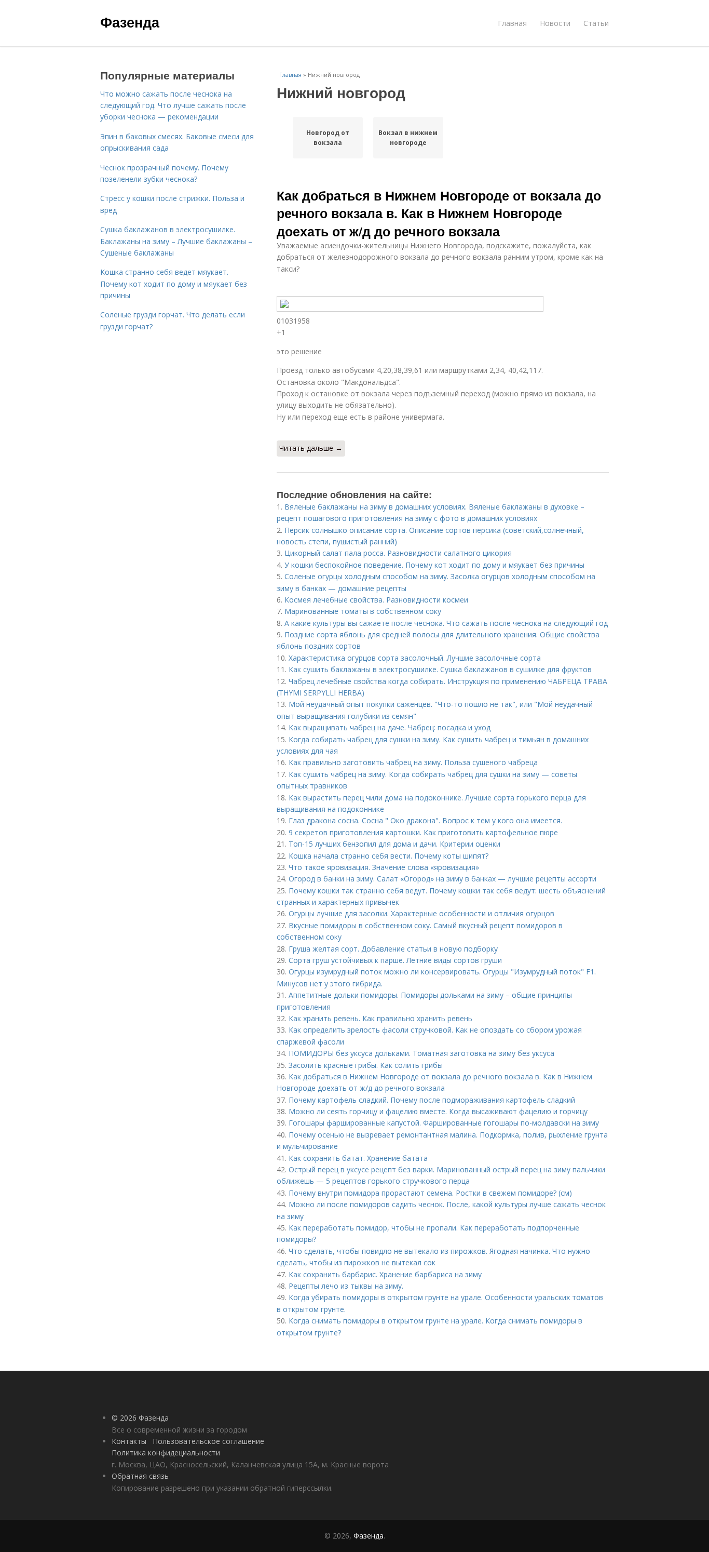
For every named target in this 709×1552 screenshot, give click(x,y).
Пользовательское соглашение (208, 1441)
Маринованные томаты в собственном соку (362, 611)
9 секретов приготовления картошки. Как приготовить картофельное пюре (423, 832)
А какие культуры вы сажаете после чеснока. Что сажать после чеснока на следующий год (446, 623)
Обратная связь (140, 1476)
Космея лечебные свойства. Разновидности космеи (376, 600)
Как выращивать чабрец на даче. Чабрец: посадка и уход (389, 727)
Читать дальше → (311, 448)
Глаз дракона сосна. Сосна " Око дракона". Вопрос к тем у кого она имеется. (425, 820)
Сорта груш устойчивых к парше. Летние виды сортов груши (395, 960)
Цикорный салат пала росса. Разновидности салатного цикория (398, 553)
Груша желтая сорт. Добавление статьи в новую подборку (393, 949)
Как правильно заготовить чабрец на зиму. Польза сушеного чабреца (413, 762)
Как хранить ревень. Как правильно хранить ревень (380, 1018)
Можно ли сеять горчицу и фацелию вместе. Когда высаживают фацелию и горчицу (438, 1111)
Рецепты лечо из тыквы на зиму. (346, 1286)
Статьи (596, 23)
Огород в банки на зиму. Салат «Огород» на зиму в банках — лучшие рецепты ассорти (442, 879)
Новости (555, 23)
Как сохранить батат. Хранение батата (358, 1158)
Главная (512, 23)
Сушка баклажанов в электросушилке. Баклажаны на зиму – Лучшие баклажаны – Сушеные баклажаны (176, 241)
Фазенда (129, 22)
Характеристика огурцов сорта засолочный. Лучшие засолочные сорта (415, 658)
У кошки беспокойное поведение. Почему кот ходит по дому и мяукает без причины (434, 565)
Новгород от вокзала (327, 137)
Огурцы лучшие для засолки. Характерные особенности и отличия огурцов (421, 913)
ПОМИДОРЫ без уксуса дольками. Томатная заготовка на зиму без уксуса (421, 1053)
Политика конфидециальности (166, 1452)
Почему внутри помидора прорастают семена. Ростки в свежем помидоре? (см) (430, 1193)
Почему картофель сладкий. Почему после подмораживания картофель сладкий (432, 1100)
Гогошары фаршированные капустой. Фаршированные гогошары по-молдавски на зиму (444, 1123)
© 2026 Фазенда (140, 1418)
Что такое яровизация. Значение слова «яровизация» (384, 867)
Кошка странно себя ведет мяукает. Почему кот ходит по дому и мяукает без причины (173, 283)
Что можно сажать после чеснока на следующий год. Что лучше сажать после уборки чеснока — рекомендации (173, 105)
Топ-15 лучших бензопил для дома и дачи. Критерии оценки (394, 844)
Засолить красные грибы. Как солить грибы (366, 1065)
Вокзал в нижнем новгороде (408, 137)
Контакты (129, 1441)
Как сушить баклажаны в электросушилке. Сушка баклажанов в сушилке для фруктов (440, 669)
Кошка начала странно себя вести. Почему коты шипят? (388, 856)
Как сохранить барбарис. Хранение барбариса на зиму (385, 1274)
